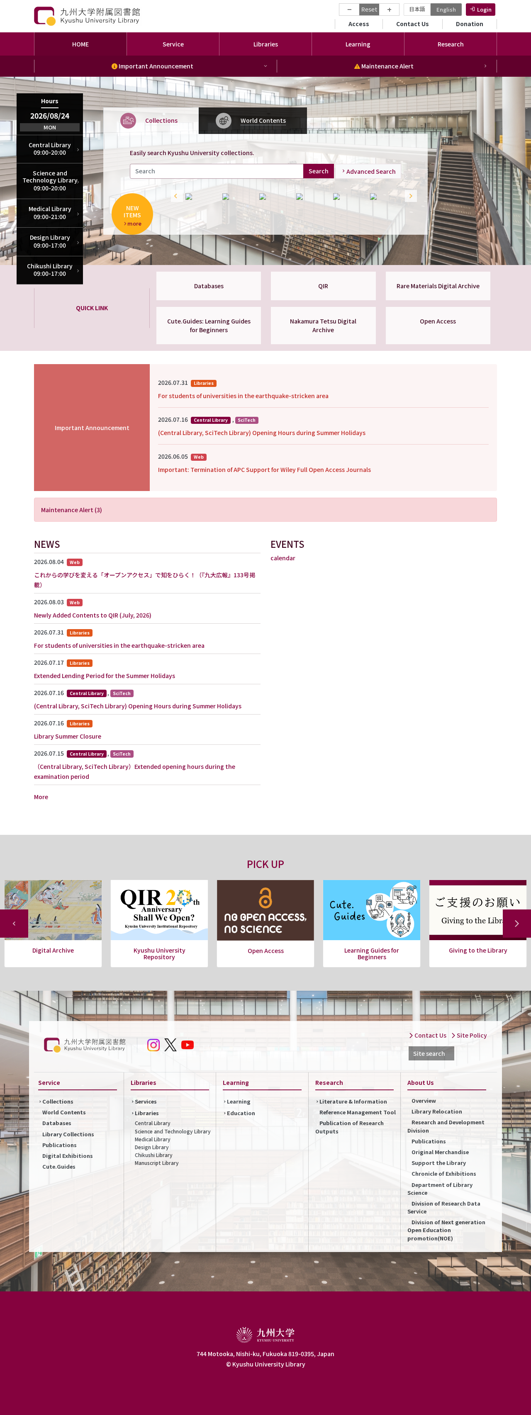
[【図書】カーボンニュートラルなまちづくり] (310, 196)
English (446, 9)
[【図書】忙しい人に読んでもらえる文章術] (273, 196)
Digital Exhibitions (67, 1156)
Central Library (153, 1122)
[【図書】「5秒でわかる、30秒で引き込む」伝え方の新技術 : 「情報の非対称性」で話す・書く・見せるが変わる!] (236, 196)
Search (319, 171)
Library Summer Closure (67, 736)
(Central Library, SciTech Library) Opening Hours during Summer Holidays (261, 432)
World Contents (64, 1112)
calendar (282, 558)
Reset (369, 9)
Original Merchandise (440, 1152)
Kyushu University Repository (53, 953)
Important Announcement (155, 66)
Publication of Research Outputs (349, 1127)
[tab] (151, 120)
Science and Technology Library (173, 1131)
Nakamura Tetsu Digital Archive (323, 325)
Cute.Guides (59, 1166)
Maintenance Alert (387, 66)
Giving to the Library (372, 950)
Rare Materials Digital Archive (438, 286)
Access (358, 23)
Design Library (152, 1146)
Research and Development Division (446, 1126)
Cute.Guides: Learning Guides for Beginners (209, 325)
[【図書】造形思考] (384, 196)
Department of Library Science (440, 1188)
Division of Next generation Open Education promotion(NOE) (446, 1230)
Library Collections (68, 1134)
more (134, 223)
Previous (175, 196)
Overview (424, 1100)
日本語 (417, 9)
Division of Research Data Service (443, 1207)
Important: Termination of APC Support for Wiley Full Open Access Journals (264, 469)
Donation (469, 23)
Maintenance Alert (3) (71, 510)
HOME (80, 44)
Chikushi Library (154, 1154)
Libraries (147, 1113)
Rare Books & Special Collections (477, 953)
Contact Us (412, 23)
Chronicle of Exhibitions (444, 1173)
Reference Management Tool (357, 1112)
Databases (209, 286)
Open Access (438, 321)
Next (409, 196)
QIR (323, 286)
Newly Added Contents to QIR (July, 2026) (92, 615)
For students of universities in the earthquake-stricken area (243, 395)
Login (484, 9)
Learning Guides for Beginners (265, 953)
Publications (59, 1145)
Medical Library (153, 1139)
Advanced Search (371, 171)
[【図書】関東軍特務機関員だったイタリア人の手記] (347, 196)
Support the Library (439, 1163)
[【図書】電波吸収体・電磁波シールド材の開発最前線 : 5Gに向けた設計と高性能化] (199, 196)
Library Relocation (437, 1111)
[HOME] (88, 16)
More (41, 797)
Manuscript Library (157, 1162)
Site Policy (471, 1035)
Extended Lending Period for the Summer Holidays (104, 675)
